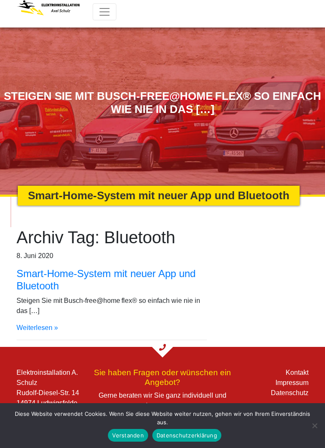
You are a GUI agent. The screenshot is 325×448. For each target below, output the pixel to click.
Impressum (291, 382)
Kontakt (297, 372)
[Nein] (314, 425)
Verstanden (128, 435)
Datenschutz (289, 392)
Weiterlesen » (37, 327)
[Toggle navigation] (104, 11)
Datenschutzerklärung (187, 435)
